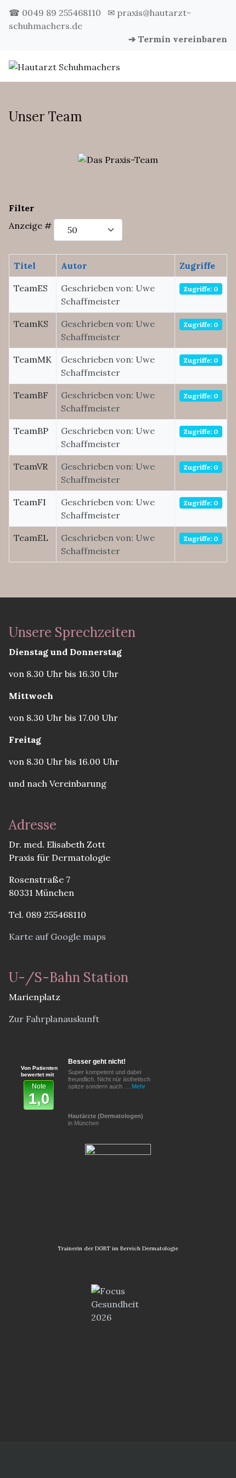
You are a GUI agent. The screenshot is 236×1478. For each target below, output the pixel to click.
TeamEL (31, 537)
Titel (25, 265)
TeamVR (31, 466)
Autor (74, 265)
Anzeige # (30, 225)
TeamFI (30, 502)
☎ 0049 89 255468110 (55, 12)
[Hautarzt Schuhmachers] (64, 65)
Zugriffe (197, 265)
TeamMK (33, 359)
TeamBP (31, 430)
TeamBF (31, 395)
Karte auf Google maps (57, 936)
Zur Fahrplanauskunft (54, 1018)
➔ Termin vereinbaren (177, 38)
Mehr (138, 1086)
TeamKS (31, 323)
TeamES (31, 288)
